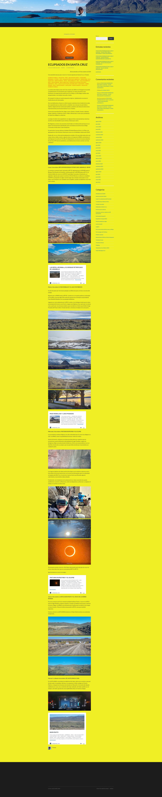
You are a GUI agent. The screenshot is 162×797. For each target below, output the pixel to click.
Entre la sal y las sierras (101, 209)
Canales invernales (100, 204)
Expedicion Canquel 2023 (101, 218)
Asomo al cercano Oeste (101, 196)
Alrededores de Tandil (100, 193)
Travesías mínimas (100, 242)
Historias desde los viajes (101, 221)
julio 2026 (98, 124)
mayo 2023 (98, 179)
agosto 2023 (98, 171)
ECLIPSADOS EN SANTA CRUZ (68, 64)
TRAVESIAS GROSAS (76, 24)
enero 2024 (98, 161)
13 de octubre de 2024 (54, 67)
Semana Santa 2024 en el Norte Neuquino (105, 237)
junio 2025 (98, 129)
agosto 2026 (98, 121)
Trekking (98, 245)
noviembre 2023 (99, 166)
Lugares (97, 226)
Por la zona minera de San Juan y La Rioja (104, 229)
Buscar (97, 36)
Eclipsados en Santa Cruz (101, 206)
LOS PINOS (98, 72)
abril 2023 (98, 182)
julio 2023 (98, 174)
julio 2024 (98, 145)
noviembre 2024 (99, 134)
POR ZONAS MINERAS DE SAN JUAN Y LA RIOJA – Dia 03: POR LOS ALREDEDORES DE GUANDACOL (104, 57)
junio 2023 (98, 177)
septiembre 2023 (99, 169)
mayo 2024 (98, 150)
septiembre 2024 (99, 139)
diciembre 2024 (99, 132)
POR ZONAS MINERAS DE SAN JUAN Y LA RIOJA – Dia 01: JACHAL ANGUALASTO (104, 68)
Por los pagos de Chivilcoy (101, 232)
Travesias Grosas (99, 240)
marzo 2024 (98, 155)
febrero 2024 (99, 158)
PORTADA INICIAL (52, 24)
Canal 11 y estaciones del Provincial (103, 199)
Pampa (63, 67)
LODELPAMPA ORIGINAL (64, 24)
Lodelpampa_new (56, 788)
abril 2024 (98, 153)
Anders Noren (105, 788)
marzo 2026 (98, 126)
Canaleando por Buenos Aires (102, 201)
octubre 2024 (99, 137)
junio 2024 (98, 147)
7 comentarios (70, 67)
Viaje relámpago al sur (100, 250)
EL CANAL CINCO (106, 90)
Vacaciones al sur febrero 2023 (102, 247)
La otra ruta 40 (99, 224)
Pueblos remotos (99, 234)
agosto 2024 (98, 142)
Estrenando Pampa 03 (100, 216)
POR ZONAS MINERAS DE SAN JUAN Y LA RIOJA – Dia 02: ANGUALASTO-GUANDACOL (104, 63)
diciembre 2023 (99, 163)
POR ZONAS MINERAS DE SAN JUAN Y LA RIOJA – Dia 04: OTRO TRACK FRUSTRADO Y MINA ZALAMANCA (104, 52)
